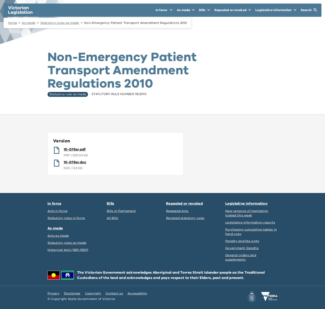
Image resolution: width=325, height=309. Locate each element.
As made (28, 23)
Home (12, 23)
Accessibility (137, 293)
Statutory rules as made (59, 23)
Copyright (93, 293)
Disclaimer (72, 293)
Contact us (114, 293)
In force (54, 203)
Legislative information (246, 203)
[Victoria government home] (269, 296)
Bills (110, 203)
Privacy (53, 293)
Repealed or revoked (184, 203)
